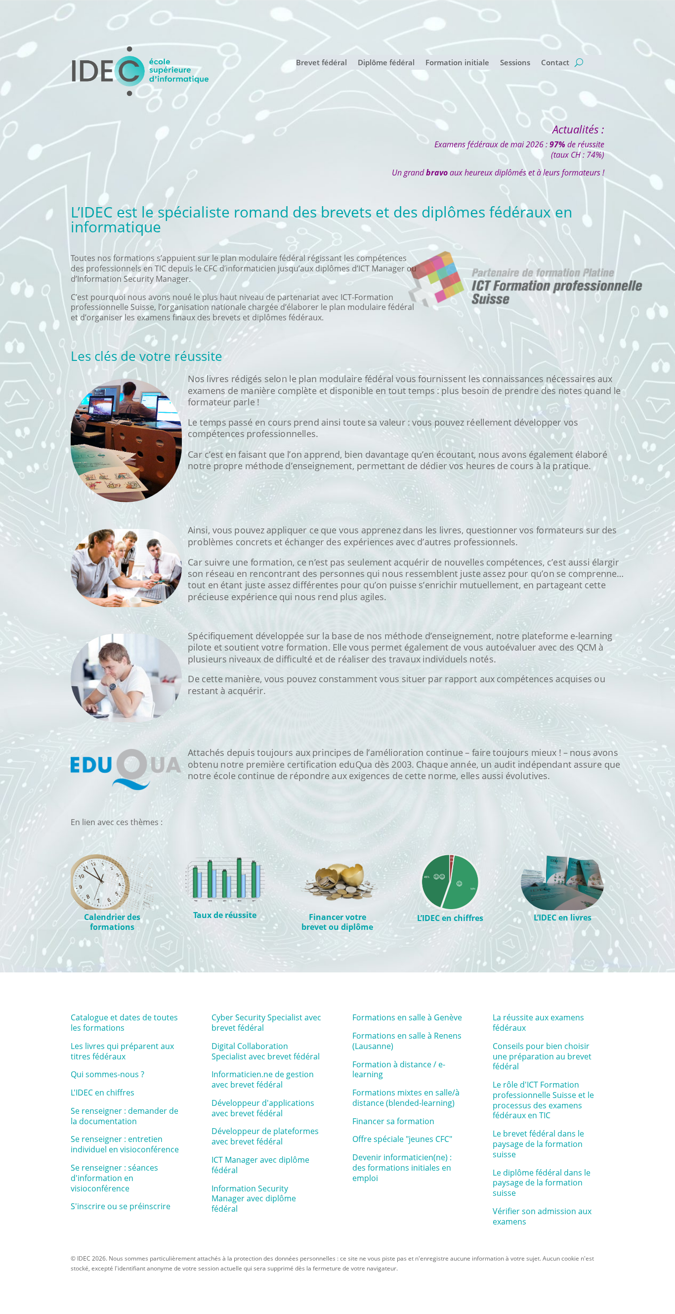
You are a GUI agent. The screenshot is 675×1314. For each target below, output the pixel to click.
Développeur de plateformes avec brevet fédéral (265, 1136)
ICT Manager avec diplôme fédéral (260, 1165)
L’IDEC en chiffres (450, 918)
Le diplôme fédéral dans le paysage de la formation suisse (542, 1183)
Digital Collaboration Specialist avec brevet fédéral (265, 1051)
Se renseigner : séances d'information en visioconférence (114, 1178)
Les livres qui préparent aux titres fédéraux (122, 1051)
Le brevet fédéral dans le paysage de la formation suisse (538, 1144)
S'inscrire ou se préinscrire (120, 1206)
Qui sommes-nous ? (107, 1074)
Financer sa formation (393, 1121)
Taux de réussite (224, 915)
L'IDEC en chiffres (102, 1092)
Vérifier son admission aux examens (542, 1216)
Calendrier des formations (112, 922)
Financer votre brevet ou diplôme (337, 922)
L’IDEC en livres (562, 917)
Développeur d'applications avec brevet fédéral (262, 1108)
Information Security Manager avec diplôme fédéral (253, 1199)
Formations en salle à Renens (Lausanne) (407, 1040)
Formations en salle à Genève (407, 1017)
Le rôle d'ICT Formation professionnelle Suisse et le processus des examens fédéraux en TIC (543, 1100)
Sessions (515, 63)
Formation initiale (457, 63)
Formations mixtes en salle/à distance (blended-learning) (406, 1097)
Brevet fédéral (321, 63)
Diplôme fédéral (386, 63)
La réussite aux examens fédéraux (538, 1022)
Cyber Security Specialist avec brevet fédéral (266, 1022)
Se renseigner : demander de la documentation (124, 1116)
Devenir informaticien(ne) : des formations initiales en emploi (402, 1167)
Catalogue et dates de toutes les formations (124, 1022)
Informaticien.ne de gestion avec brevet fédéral (262, 1079)
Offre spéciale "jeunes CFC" (402, 1139)
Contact (555, 63)
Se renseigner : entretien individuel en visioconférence (125, 1144)
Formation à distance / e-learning (398, 1069)
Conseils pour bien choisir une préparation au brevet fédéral (542, 1056)
